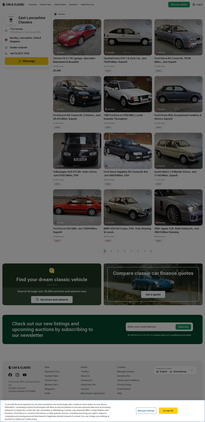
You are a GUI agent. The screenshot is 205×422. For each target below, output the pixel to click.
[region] (102, 411)
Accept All (168, 411)
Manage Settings (146, 411)
